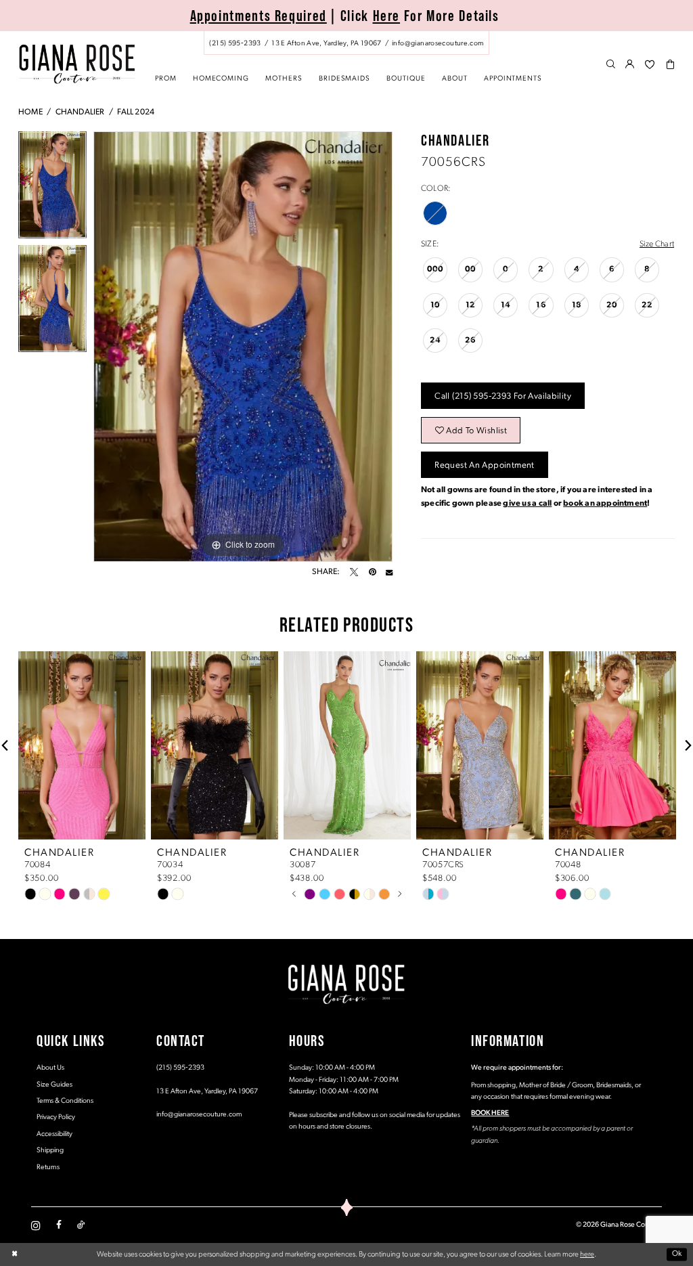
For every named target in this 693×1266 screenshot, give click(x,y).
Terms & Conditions (65, 1101)
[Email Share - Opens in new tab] (389, 572)
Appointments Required (258, 15)
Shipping (50, 1150)
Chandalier (80, 112)
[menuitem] (346, 43)
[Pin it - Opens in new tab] (372, 572)
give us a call (527, 504)
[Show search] (611, 65)
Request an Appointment (484, 465)
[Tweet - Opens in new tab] (354, 572)
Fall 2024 (135, 112)
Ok (677, 1254)
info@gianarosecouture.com (199, 1114)
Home (30, 112)
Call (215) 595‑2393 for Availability (502, 396)
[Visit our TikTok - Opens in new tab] (81, 1225)
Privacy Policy (56, 1117)
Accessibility (54, 1134)
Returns (48, 1167)
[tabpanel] (52, 188)
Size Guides (54, 1085)
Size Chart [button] (657, 244)
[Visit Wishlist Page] (650, 65)
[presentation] (82, 745)
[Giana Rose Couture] (77, 64)
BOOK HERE (490, 1113)
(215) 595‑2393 (180, 1068)
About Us (50, 1068)
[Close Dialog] (14, 1255)
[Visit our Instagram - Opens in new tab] (36, 1225)
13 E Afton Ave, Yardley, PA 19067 (207, 1091)
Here (387, 15)
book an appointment (605, 504)
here (587, 1254)
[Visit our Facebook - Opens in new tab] (59, 1225)
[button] (630, 65)
